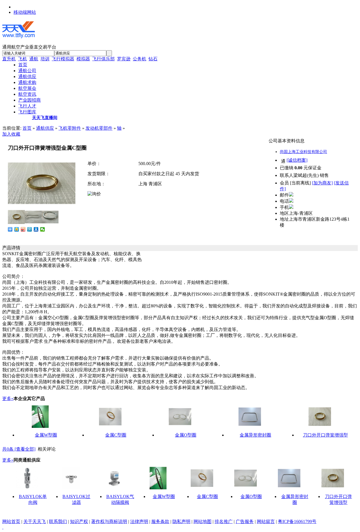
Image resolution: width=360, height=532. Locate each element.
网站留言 (266, 521)
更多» (8, 398)
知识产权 (79, 521)
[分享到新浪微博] (23, 229)
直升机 (9, 58)
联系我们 (58, 521)
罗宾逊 (123, 58)
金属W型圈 (46, 435)
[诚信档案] (297, 160)
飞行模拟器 (63, 58)
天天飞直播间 (44, 117)
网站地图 (203, 521)
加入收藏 (11, 134)
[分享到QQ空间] (16, 229)
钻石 (153, 58)
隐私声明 (181, 521)
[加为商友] (322, 183)
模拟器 (83, 58)
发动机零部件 (99, 128)
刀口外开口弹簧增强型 (325, 435)
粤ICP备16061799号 (297, 521)
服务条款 (160, 521)
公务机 (139, 58)
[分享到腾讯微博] (29, 229)
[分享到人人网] (36, 229)
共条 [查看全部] (18, 449)
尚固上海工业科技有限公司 (303, 152)
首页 (27, 128)
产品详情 (11, 247)
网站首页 (11, 521)
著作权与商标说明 (109, 521)
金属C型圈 (115, 435)
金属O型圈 (185, 435)
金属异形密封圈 (255, 435)
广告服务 (245, 521)
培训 (45, 58)
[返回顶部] (2, 527)
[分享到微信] (42, 229)
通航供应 (45, 128)
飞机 (22, 58)
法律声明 (139, 521)
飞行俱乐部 (103, 58)
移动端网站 (25, 12)
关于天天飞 (34, 521)
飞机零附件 (69, 128)
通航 (33, 58)
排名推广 (224, 521)
